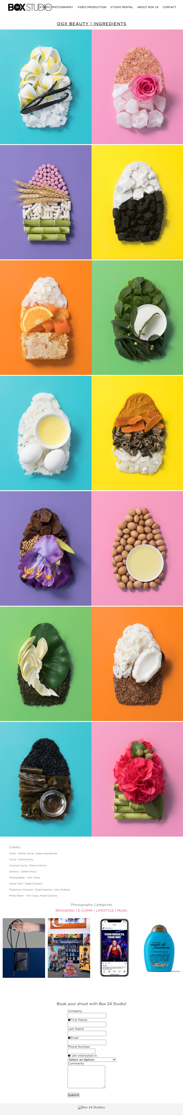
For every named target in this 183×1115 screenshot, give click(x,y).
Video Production (91, 7)
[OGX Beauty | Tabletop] (159, 948)
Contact (169, 7)
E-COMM (85, 910)
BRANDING (65, 910)
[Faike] (24, 948)
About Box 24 (147, 7)
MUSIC (122, 910)
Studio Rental (121, 7)
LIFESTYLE (105, 910)
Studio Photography (56, 7)
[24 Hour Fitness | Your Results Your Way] (114, 948)
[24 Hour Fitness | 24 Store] (69, 948)
